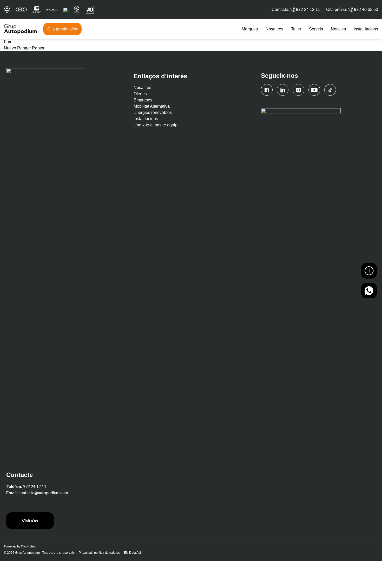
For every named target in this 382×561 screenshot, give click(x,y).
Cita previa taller (62, 29)
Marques (250, 29)
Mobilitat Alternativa (152, 106)
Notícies (338, 29)
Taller (296, 29)
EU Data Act (132, 552)
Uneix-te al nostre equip (155, 125)
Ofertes (140, 94)
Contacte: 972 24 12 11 (296, 9)
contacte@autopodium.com (43, 492)
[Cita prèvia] (369, 271)
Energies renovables (153, 112)
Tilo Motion (29, 546)
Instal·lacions (366, 29)
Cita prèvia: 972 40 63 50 (352, 9)
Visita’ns (30, 520)
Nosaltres (274, 29)
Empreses (143, 100)
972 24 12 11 (34, 486)
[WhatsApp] (369, 290)
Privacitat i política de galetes (99, 552)
